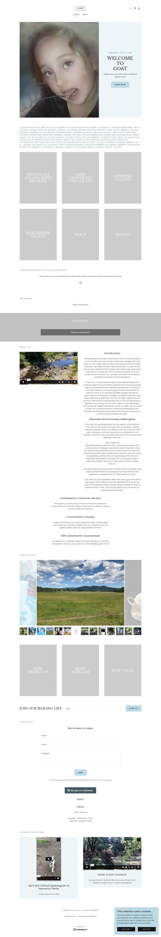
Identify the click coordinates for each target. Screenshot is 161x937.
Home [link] (76, 14)
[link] (80, 8)
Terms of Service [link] (101, 780)
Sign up (133, 708)
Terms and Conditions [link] (87, 916)
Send (80, 772)
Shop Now (120, 85)
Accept (146, 929)
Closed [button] (82, 812)
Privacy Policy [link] (88, 780)
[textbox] (94, 708)
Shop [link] (85, 14)
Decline (126, 929)
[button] (139, 8)
